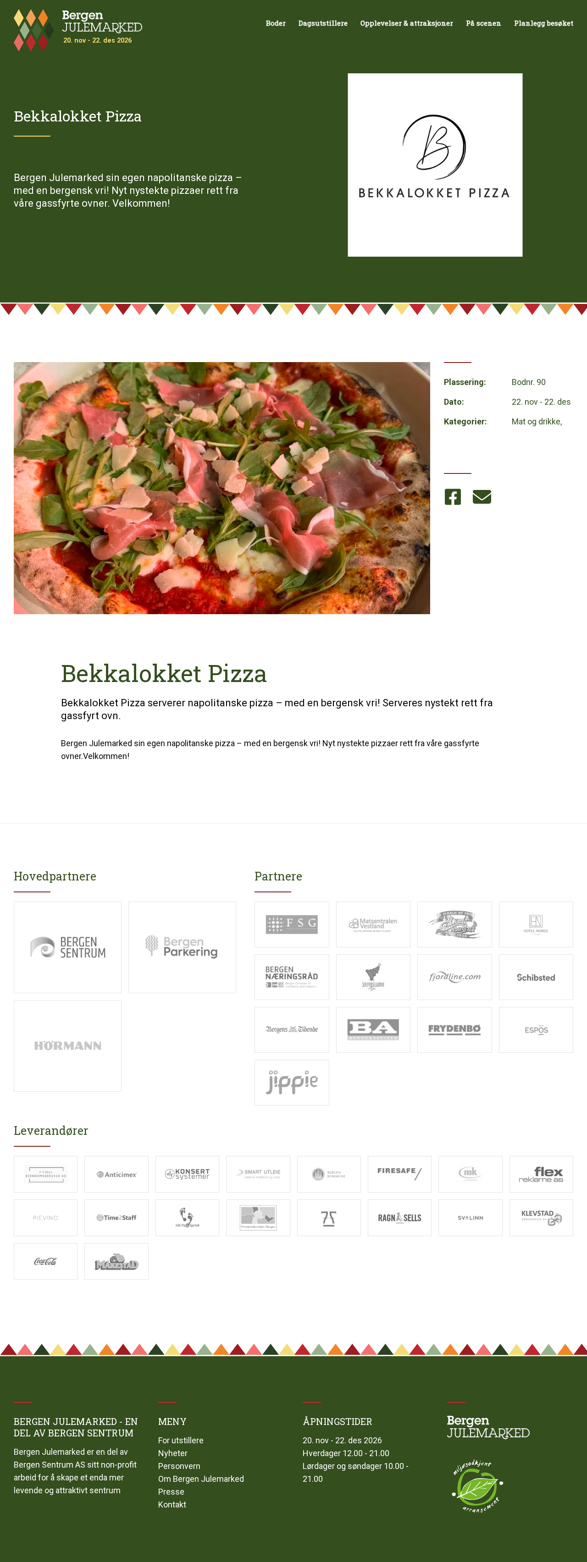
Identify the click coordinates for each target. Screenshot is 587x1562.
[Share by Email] (483, 497)
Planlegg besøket (543, 23)
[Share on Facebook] (454, 497)
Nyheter (173, 1453)
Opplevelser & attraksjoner (406, 23)
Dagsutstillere (323, 23)
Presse (171, 1491)
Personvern (179, 1466)
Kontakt (172, 1504)
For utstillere (181, 1440)
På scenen (483, 23)
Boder (276, 23)
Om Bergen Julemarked (201, 1479)
